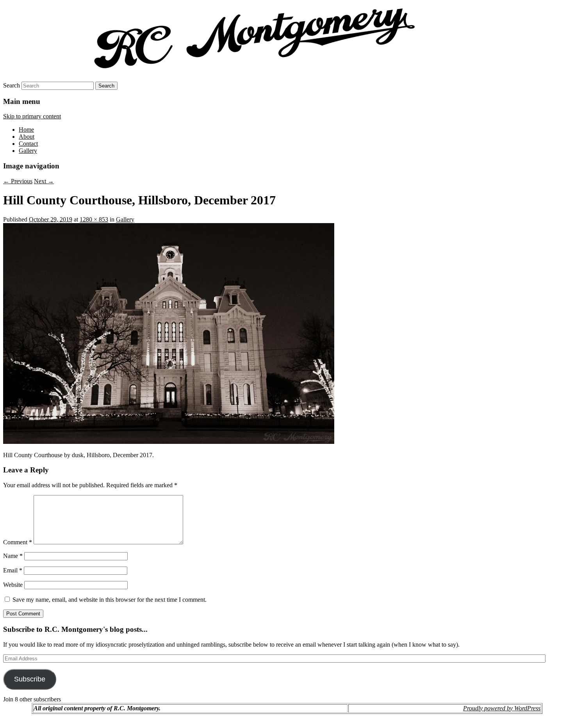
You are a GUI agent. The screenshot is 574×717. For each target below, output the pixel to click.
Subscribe (29, 679)
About (26, 136)
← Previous (17, 181)
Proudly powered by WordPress (501, 708)
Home (26, 129)
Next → (44, 181)
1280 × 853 (94, 219)
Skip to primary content (32, 116)
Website (13, 584)
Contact (28, 143)
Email (12, 570)
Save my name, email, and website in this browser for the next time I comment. (109, 599)
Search (11, 85)
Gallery (28, 150)
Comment (17, 542)
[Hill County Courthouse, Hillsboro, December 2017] (168, 441)
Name (13, 556)
